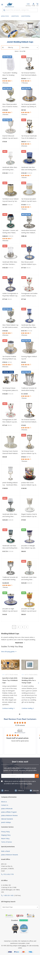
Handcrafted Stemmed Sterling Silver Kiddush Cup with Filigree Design (28, 231)
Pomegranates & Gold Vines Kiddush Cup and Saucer (9, 421)
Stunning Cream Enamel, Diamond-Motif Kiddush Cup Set (10, 452)
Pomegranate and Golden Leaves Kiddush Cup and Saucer (29, 294)
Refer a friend (5, 851)
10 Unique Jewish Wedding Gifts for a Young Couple (29, 680)
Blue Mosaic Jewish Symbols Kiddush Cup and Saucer (29, 263)
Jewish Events (15, 16)
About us (4, 802)
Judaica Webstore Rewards (9, 855)
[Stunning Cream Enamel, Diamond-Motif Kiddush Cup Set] (10, 442)
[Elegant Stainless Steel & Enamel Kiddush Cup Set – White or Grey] (29, 505)
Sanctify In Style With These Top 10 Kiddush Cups (10, 680)
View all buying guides (8, 651)
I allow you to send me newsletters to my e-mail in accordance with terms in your (20, 782)
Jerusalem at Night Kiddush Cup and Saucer (10, 610)
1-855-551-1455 (8, 895)
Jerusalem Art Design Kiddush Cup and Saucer (28, 610)
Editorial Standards (7, 819)
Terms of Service (6, 842)
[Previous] (1, 682)
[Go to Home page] (9, 4)
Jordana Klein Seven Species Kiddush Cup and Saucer (29, 484)
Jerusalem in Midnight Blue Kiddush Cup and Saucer (28, 547)
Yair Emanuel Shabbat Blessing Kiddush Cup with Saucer (9, 358)
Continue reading (7, 708)
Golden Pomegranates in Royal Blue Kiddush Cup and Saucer (10, 294)
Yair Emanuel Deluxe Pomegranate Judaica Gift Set (10, 389)
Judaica (24, 945)
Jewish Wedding (25, 16)
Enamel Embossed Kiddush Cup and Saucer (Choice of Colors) (10, 137)
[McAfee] (20, 915)
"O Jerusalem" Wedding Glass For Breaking (9, 74)
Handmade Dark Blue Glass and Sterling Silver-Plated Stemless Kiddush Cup (29, 168)
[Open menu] (2, 5)
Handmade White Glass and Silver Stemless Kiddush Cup (9, 263)
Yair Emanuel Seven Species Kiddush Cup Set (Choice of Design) (29, 452)
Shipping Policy (5, 835)
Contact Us (4, 805)
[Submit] (4, 10)
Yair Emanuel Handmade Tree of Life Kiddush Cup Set (29, 137)
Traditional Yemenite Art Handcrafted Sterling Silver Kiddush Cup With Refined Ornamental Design (10, 578)
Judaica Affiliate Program (9, 812)
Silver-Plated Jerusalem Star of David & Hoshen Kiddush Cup (9, 105)
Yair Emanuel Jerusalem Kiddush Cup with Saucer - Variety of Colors (29, 200)
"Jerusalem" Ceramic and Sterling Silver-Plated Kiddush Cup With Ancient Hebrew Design (10, 231)
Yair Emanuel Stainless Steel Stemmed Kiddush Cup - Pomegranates (28, 74)
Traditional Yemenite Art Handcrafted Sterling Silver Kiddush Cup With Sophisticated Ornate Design (29, 389)
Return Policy (5, 838)
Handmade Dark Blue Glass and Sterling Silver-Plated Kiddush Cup (10, 547)
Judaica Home (5, 16)
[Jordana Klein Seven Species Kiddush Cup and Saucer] (29, 473)
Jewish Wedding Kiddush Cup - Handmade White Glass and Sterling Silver (10, 484)
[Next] (26, 627)
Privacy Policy (27, 783)
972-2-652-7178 (8, 874)
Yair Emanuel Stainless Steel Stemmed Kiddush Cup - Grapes (28, 421)
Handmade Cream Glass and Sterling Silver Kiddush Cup (29, 578)
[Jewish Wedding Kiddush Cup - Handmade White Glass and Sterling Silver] (10, 473)
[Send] (37, 776)
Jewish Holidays (6, 822)
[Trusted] (9, 915)
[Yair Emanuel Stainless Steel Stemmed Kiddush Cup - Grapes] (29, 410)
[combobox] (20, 10)
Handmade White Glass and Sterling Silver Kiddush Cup (9, 168)
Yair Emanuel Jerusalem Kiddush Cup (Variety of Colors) (28, 105)
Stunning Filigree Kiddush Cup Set (29, 358)
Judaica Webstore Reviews (9, 815)
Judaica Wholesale (7, 808)
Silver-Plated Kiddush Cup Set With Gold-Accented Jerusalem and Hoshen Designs (10, 326)
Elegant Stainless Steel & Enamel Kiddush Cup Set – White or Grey (29, 515)
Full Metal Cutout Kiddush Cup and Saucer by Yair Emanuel (10, 200)
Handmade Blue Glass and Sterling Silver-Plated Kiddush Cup (29, 326)
